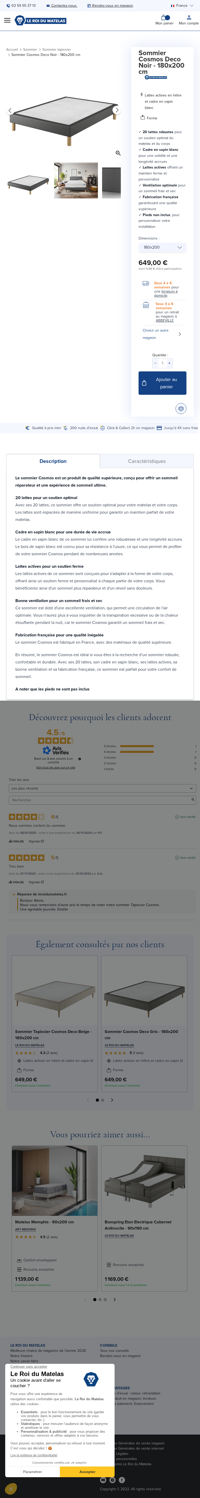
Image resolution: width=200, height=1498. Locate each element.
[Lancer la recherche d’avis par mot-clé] (193, 800)
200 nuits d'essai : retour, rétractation (130, 1393)
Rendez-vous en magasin (120, 1356)
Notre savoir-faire (24, 1361)
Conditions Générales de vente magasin (132, 1443)
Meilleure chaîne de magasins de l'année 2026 (48, 1350)
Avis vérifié (188, 817)
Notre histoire (21, 1356)
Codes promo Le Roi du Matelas (126, 1464)
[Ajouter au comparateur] (181, 408)
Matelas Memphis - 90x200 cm (44, 1222)
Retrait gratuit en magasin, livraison (128, 1398)
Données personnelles (118, 1459)
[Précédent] (10, 110)
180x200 (152, 247)
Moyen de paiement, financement (127, 1403)
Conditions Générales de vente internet (132, 1448)
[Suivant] (117, 110)
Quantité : (160, 355)
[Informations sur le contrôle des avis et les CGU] (80, 759)
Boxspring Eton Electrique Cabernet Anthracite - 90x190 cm (138, 1225)
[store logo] (40, 20)
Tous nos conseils (114, 1350)
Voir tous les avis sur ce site (55, 767)
